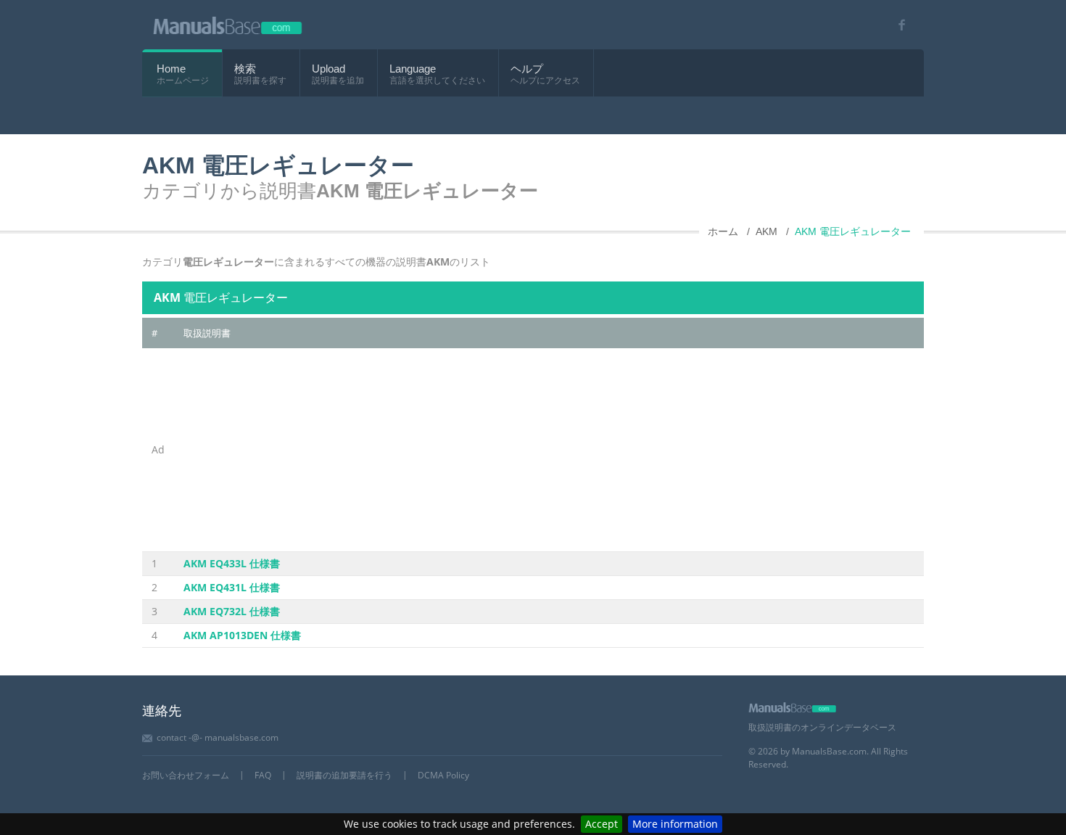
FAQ (263, 775)
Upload (328, 68)
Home (171, 68)
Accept (601, 824)
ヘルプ (527, 68)
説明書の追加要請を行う (344, 775)
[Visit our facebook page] (897, 25)
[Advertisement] (549, 449)
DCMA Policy (443, 775)
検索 (245, 68)
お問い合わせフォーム (185, 775)
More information (675, 824)
